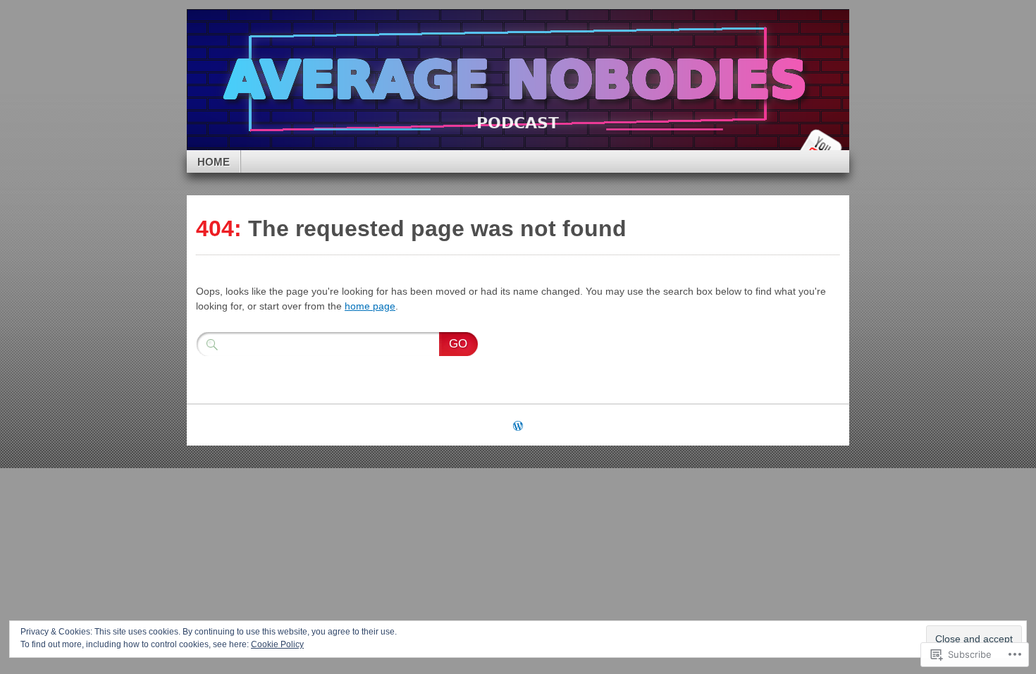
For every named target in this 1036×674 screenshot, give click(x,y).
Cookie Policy (277, 644)
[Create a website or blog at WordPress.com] (518, 427)
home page (370, 306)
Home (213, 162)
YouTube (819, 145)
